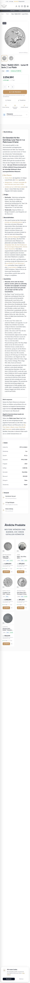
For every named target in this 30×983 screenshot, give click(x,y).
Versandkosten (6, 96)
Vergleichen (23, 100)
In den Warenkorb (16, 92)
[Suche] (19, 6)
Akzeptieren (8, 978)
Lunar (16, 427)
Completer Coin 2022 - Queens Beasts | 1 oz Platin (7, 593)
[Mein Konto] (16, 6)
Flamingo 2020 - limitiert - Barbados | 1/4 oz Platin (7, 629)
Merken (9, 100)
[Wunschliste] (22, 6)
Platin (7, 14)
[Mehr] (12, 87)
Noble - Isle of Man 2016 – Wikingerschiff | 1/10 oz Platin (22, 557)
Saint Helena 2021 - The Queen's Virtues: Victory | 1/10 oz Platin (22, 593)
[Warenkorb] (25, 6)
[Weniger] (4, 87)
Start (2, 14)
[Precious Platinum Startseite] (4, 6)
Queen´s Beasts (10, 427)
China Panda (21, 427)
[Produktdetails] (11, 571)
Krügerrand (8, 429)
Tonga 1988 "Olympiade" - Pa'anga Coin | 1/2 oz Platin (8, 557)
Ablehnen (21, 978)
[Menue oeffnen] (28, 6)
